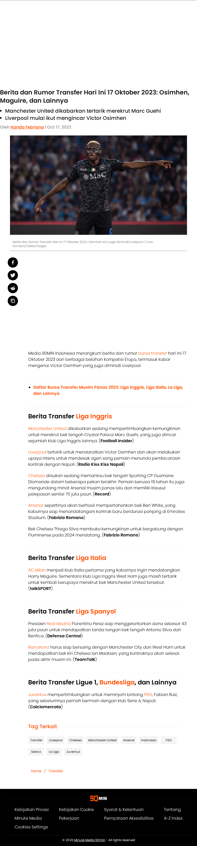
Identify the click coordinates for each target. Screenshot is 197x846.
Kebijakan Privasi (32, 809)
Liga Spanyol (96, 611)
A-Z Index (173, 818)
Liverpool (37, 452)
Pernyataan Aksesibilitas (129, 818)
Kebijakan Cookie (76, 809)
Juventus (37, 694)
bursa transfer (152, 353)
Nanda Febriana (27, 127)
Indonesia (148, 740)
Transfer (36, 740)
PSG (148, 694)
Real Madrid (59, 624)
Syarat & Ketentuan (124, 809)
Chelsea (36, 476)
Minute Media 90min (89, 840)
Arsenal (35, 505)
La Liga (54, 751)
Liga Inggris (94, 416)
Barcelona (38, 647)
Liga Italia (91, 558)
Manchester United (47, 428)
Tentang (172, 809)
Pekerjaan (69, 818)
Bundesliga (117, 682)
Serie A (36, 751)
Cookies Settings (31, 827)
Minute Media (28, 818)
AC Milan (37, 570)
